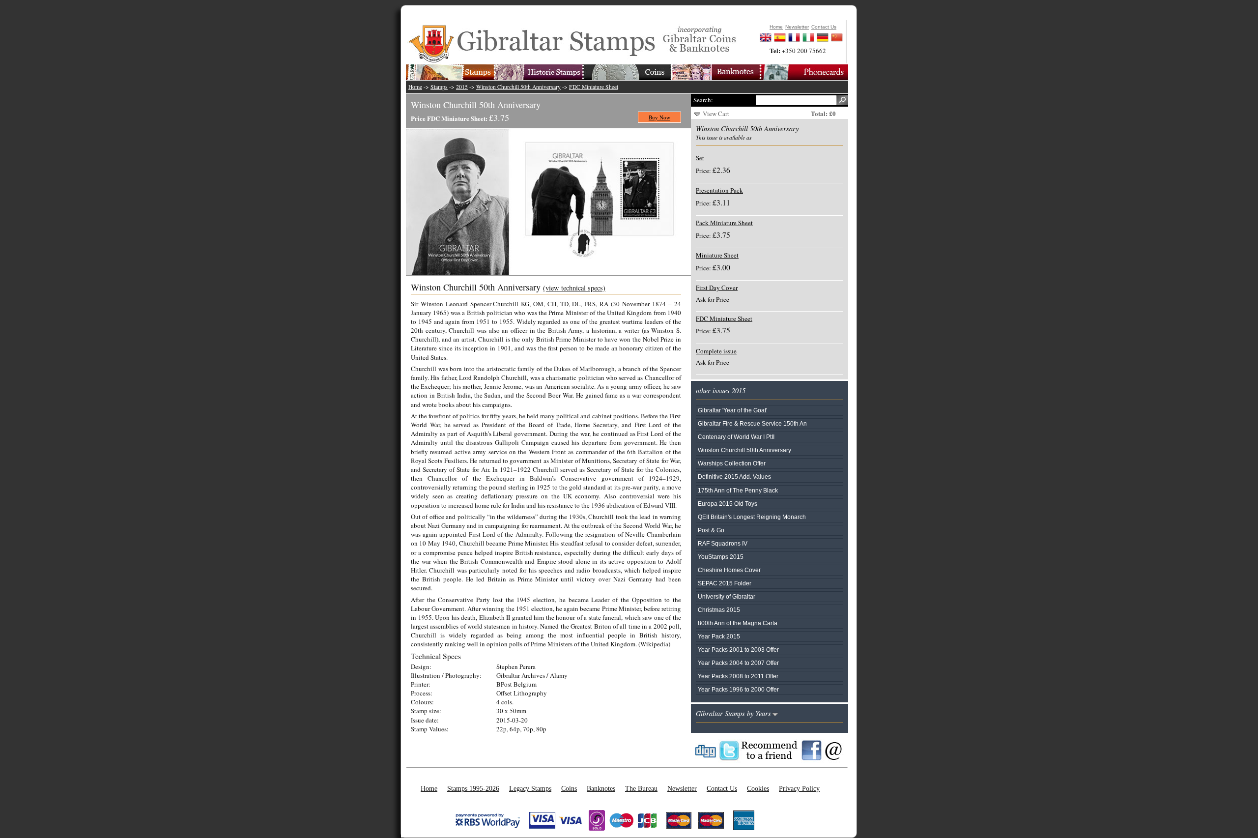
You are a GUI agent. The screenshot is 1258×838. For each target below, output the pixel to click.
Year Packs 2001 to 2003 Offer (738, 649)
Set (700, 157)
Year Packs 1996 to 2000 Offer (738, 689)
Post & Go (711, 530)
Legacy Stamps (530, 788)
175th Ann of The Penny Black (738, 490)
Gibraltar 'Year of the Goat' (732, 410)
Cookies (758, 788)
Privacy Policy (799, 788)
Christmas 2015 (719, 610)
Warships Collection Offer (732, 463)
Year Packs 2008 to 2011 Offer (738, 676)
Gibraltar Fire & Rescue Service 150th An (752, 423)
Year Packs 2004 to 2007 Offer (738, 663)
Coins (569, 788)
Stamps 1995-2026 (473, 788)
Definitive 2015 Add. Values (734, 476)
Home (415, 86)
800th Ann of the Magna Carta (737, 623)
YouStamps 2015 (720, 556)
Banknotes (601, 788)
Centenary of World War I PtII (736, 436)
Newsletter (682, 788)
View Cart (716, 113)
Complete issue (716, 351)
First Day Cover (717, 287)
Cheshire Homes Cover (729, 570)
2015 (462, 86)
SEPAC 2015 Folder (724, 583)
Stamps (439, 86)
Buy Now (659, 117)
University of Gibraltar (726, 596)
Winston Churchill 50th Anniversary (518, 86)
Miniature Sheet (717, 255)
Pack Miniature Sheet (724, 222)
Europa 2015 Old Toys (727, 503)
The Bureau (641, 788)
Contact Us (722, 788)
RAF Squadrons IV (722, 543)
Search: (703, 99)
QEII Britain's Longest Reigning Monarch (752, 517)
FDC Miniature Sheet (593, 86)
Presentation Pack (719, 190)
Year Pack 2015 (719, 636)
